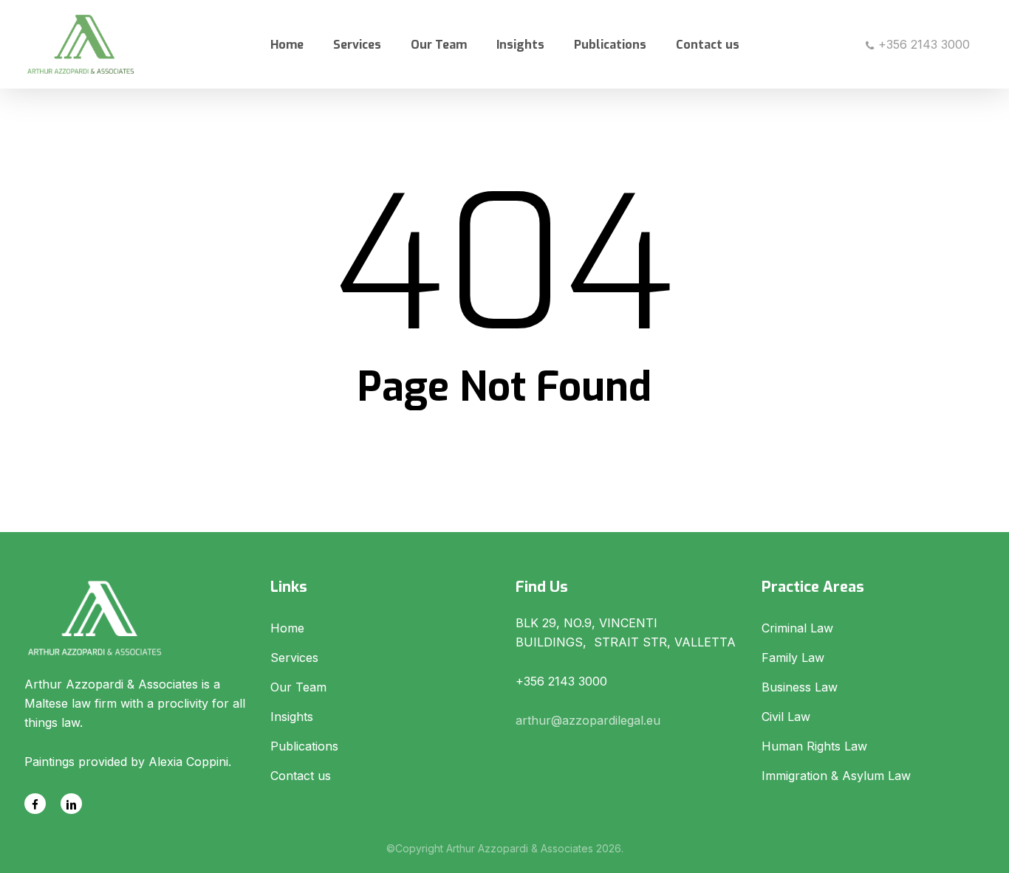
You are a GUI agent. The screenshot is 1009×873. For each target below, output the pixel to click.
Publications (304, 746)
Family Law (793, 657)
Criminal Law (797, 628)
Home (287, 628)
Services (294, 657)
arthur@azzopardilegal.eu (588, 720)
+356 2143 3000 (922, 44)
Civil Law (786, 716)
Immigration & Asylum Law (836, 775)
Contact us (300, 775)
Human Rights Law (814, 746)
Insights (291, 716)
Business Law (800, 687)
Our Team (298, 687)
